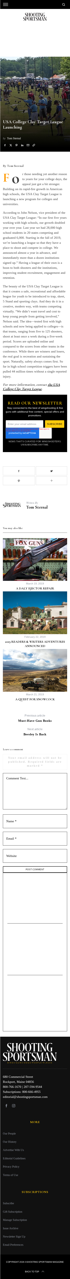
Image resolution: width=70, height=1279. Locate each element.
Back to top (32, 1271)
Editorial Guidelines (14, 1158)
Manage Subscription (15, 1219)
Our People (9, 1133)
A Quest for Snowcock (35, 699)
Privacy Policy (11, 1166)
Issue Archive (10, 1228)
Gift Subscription (12, 1211)
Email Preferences (13, 1244)
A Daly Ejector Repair (35, 588)
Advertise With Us (13, 1149)
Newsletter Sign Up (14, 1236)
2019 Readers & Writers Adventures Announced (35, 644)
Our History (10, 1141)
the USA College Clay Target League (31, 387)
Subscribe (8, 1203)
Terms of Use (10, 1174)
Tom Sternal (37, 507)
